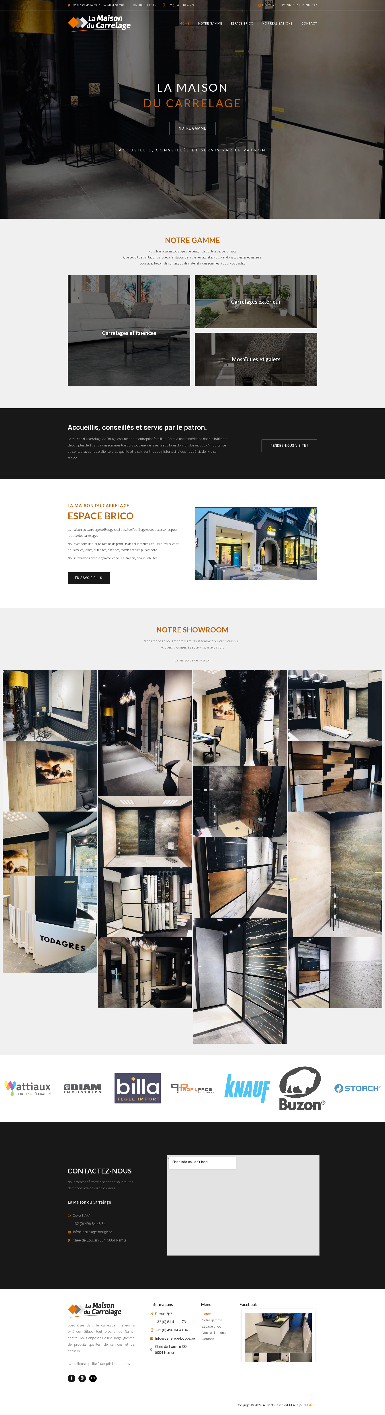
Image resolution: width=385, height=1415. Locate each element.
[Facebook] (71, 1378)
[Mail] (93, 1378)
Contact (309, 23)
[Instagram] (82, 1378)
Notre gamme (210, 23)
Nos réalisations (277, 23)
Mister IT (311, 1405)
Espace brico (242, 23)
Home (184, 23)
